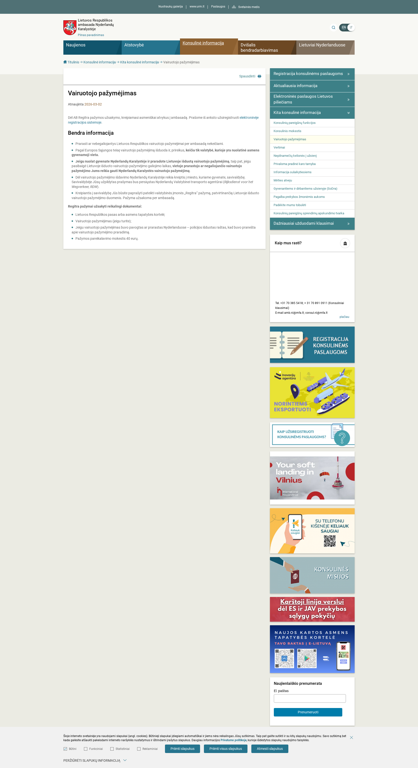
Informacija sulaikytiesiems (293, 172)
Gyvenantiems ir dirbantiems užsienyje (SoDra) (305, 188)
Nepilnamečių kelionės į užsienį (295, 155)
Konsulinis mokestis (287, 131)
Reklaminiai (150, 749)
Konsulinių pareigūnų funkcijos (295, 123)
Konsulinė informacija (99, 62)
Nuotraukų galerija (170, 6)
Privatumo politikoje (233, 740)
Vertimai (279, 147)
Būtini (72, 749)
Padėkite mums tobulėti (290, 205)
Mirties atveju (283, 180)
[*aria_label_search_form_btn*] (333, 27)
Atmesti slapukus (270, 749)
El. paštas (281, 691)
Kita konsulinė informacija (139, 62)
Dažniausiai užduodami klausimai (304, 223)
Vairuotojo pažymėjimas (290, 139)
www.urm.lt (197, 6)
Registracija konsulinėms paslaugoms (308, 73)
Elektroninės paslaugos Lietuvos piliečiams (303, 99)
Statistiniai (123, 749)
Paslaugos (218, 6)
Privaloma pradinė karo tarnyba (295, 164)
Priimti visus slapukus (225, 749)
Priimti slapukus (182, 749)
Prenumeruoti (308, 712)
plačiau (344, 317)
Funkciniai (96, 749)
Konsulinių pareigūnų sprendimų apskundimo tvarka (309, 213)
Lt (351, 27)
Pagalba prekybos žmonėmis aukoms (299, 197)
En (344, 27)
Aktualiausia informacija (295, 85)
